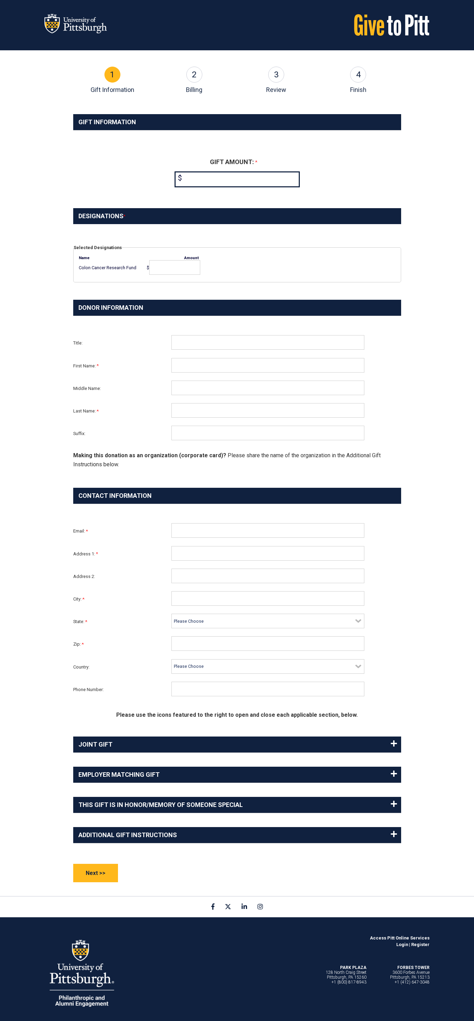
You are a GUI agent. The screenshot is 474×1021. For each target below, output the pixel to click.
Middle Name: (87, 388)
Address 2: (84, 576)
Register (420, 944)
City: (78, 599)
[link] (212, 906)
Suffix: (79, 433)
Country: (81, 667)
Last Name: (85, 411)
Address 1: (84, 553)
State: (79, 621)
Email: (79, 531)
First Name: (85, 365)
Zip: (77, 644)
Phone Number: (88, 689)
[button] (237, 744)
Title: (78, 343)
